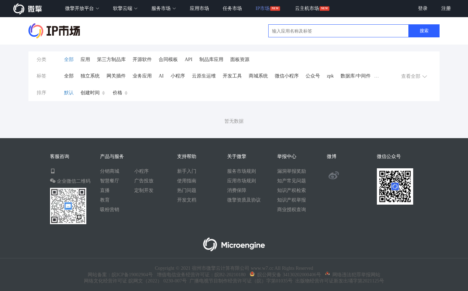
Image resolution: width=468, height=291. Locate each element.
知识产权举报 (291, 200)
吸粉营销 (109, 209)
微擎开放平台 (80, 8)
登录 (423, 8)
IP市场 (263, 8)
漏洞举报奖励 (291, 171)
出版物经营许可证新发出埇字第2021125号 (338, 280)
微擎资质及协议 (244, 200)
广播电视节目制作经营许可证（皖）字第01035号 (240, 280)
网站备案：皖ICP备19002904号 (120, 274)
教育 (105, 200)
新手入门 (186, 171)
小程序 (141, 171)
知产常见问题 (291, 180)
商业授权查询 (291, 209)
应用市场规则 (241, 180)
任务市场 (232, 8)
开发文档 (186, 200)
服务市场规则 (241, 171)
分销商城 (109, 171)
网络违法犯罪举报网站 (355, 274)
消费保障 (236, 190)
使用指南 (186, 180)
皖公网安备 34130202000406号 (288, 274)
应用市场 (199, 8)
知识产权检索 (291, 190)
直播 (105, 190)
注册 (446, 8)
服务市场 (161, 8)
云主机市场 (307, 8)
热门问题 (186, 190)
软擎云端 (123, 8)
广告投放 (143, 180)
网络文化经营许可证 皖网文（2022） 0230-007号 (135, 280)
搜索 (424, 30)
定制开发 (143, 190)
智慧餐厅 (109, 180)
